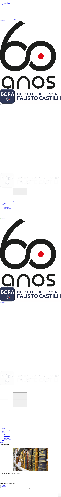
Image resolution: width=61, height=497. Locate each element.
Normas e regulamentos (7, 3)
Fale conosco (3, 432)
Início (1, 442)
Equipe (3, 4)
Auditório (5, 205)
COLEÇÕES (5, 203)
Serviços (3, 204)
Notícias (3, 440)
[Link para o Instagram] (20, 201)
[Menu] (6, 217)
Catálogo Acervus (6, 207)
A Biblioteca (3, 428)
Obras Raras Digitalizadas (7, 208)
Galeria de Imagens (4, 209)
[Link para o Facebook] (7, 201)
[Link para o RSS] (47, 201)
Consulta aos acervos (7, 436)
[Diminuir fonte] (20, 12)
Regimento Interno (6, 2)
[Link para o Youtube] (34, 201)
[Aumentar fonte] (7, 12)
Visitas (4, 206)
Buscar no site (10, 194)
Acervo (3, 202)
